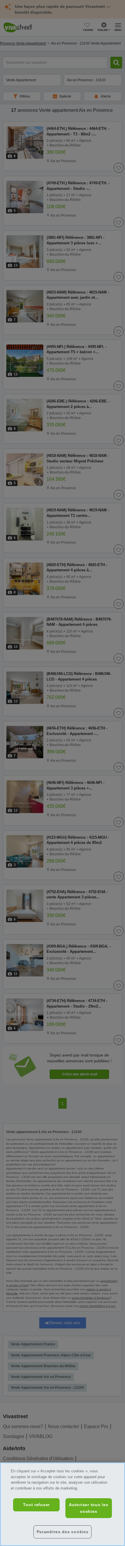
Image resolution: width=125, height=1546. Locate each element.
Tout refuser (36, 1504)
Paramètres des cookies (63, 1531)
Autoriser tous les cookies (88, 1508)
